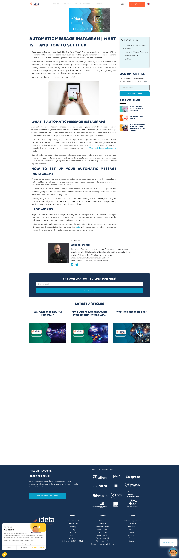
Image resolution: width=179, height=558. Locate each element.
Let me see (23, 547)
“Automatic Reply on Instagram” (102, 148)
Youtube (132, 538)
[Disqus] (89, 377)
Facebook (131, 527)
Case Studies (73, 524)
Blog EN (73, 532)
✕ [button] (176, 541)
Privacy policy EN (102, 538)
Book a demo (102, 529)
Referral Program (102, 527)
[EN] (148, 4)
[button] (4, 554)
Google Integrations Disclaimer (102, 544)
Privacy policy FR (102, 541)
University (72, 527)
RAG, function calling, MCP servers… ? (47, 314)
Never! (9, 547)
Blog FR (73, 535)
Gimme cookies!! (38, 547)
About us (102, 521)
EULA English (102, 535)
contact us (98, 4)
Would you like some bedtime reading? (18, 540)
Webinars (72, 538)
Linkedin (72, 264)
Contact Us (102, 524)
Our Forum (132, 524)
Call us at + (72, 541)
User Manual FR (73, 521)
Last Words (129, 59)
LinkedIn (132, 529)
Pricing (72, 529)
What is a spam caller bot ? (131, 312)
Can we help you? (168, 542)
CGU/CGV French (102, 532)
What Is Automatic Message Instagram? (135, 47)
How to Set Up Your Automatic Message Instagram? (136, 53)
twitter (77, 264)
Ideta (78, 227)
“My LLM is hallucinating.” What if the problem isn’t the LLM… (89, 314)
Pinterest (131, 541)
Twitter (131, 532)
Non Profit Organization (132, 521)
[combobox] (148, 4)
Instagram (131, 535)
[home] (34, 4)
